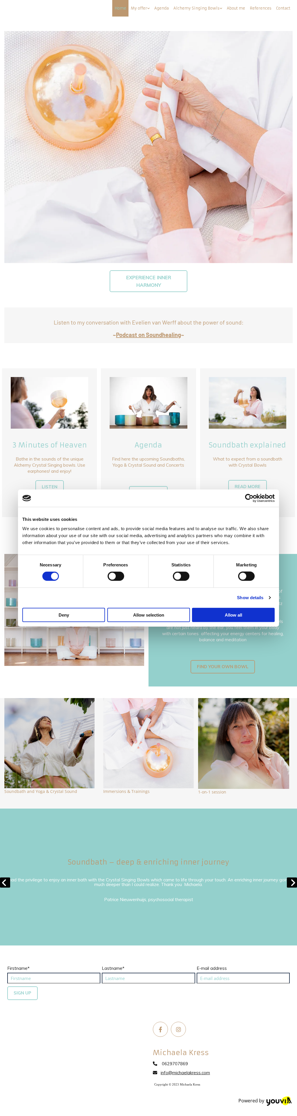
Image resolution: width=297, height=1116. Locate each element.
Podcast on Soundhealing (148, 334)
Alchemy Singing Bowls (196, 8)
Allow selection (148, 614)
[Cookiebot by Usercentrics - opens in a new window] (249, 498)
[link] (140, 8)
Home (120, 8)
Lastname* (113, 968)
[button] (148, 281)
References (260, 8)
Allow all (233, 614)
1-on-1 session (212, 792)
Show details (250, 597)
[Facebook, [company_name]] (160, 1029)
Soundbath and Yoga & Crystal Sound (40, 791)
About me (236, 8)
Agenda (161, 8)
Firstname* (18, 968)
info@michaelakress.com (185, 1072)
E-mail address (212, 968)
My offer (139, 8)
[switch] (116, 576)
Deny (64, 614)
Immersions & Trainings (126, 791)
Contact (283, 8)
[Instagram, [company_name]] (178, 1029)
